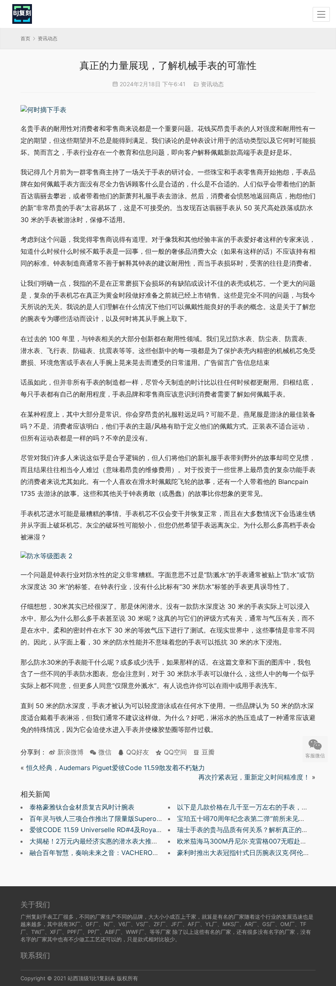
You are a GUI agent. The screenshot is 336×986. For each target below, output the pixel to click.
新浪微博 (69, 752)
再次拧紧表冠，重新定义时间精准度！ (254, 777)
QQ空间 (174, 752)
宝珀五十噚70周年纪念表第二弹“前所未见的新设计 (251, 818)
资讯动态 (212, 83)
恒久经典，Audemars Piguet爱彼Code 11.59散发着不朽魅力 (115, 768)
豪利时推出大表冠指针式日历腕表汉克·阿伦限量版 (250, 852)
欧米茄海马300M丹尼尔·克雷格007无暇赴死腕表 (248, 841)
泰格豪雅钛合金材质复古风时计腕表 (82, 807)
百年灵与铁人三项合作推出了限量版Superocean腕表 (107, 818)
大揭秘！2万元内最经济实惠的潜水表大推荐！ (97, 841)
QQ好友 (136, 752)
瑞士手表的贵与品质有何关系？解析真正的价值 (246, 829)
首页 (25, 38)
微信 (100, 752)
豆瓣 (207, 752)
